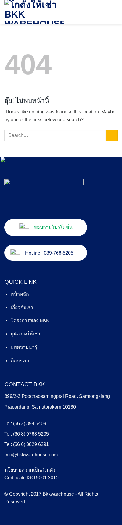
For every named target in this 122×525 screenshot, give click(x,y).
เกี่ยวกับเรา (22, 307)
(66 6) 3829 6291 (31, 444)
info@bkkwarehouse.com (31, 454)
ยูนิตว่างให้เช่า (25, 333)
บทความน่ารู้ (24, 347)
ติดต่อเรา (20, 360)
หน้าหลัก (20, 294)
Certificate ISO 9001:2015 (31, 477)
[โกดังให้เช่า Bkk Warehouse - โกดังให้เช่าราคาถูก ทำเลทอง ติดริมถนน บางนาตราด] (34, 12)
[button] (114, 11)
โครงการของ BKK (30, 320)
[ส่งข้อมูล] (112, 135)
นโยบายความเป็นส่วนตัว (29, 469)
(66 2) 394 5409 (29, 423)
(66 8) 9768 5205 (31, 433)
